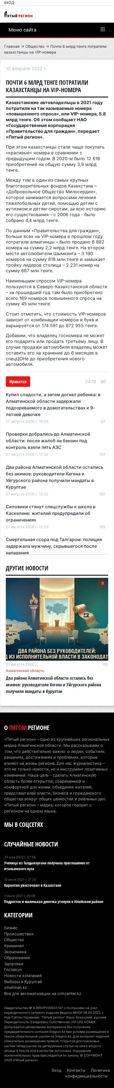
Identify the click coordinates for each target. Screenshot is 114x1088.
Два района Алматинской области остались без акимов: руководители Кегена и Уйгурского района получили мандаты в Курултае (53, 684)
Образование (17, 957)
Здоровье (13, 963)
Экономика (15, 951)
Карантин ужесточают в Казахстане (32, 885)
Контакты (76, 1070)
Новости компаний (23, 975)
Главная (12, 46)
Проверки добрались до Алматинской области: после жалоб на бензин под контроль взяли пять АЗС (48, 440)
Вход (9, 3)
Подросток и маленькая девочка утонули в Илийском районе (53, 901)
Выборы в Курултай (23, 981)
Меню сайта (23, 30)
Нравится (18, 381)
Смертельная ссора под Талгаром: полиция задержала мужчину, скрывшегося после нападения (54, 546)
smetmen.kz (15, 987)
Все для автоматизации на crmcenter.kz (42, 993)
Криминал (14, 945)
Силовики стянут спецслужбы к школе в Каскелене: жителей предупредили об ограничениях (50, 513)
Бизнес (11, 927)
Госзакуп (13, 969)
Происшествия (18, 933)
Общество (35, 46)
